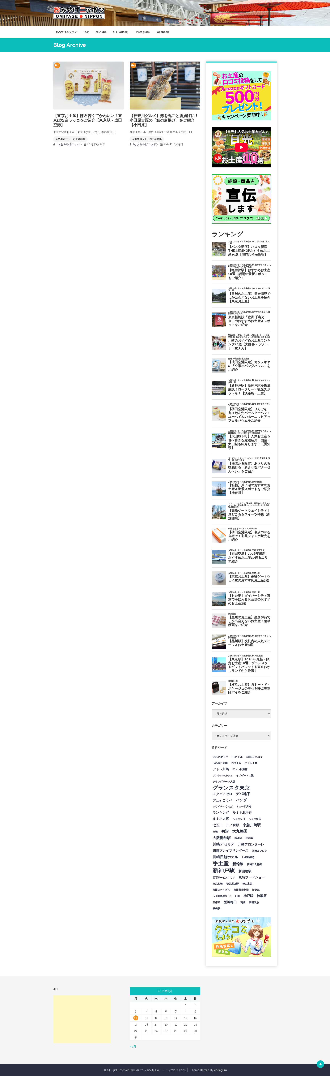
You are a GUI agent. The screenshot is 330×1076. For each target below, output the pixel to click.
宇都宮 (249, 838)
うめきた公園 (220, 762)
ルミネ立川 (239, 818)
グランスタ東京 (231, 788)
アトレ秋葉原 (240, 769)
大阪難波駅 (222, 838)
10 (135, 1017)
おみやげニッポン (66, 31)
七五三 (217, 825)
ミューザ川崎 (243, 806)
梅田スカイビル (221, 889)
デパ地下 (243, 794)
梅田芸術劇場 (241, 889)
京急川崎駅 (252, 825)
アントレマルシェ (223, 775)
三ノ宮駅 (232, 825)
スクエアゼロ (222, 794)
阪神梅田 (230, 902)
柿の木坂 (247, 883)
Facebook (162, 31)
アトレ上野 (251, 762)
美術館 (216, 902)
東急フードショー (252, 877)
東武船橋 (218, 883)
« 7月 (133, 1046)
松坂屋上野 (232, 883)
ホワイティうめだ (223, 806)
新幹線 (237, 864)
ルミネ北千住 (242, 812)
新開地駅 (245, 871)
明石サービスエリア (224, 877)
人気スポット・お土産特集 (70, 139)
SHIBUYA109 (254, 756)
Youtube (101, 31)
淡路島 (256, 889)
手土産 (221, 863)
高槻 (242, 902)
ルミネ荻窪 (255, 818)
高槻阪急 (254, 902)
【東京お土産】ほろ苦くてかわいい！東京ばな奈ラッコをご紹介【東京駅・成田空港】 (87, 120)
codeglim (220, 1070)
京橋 (215, 831)
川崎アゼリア (224, 844)
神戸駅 (248, 896)
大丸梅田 (239, 831)
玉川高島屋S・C (222, 895)
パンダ (241, 800)
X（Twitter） (121, 31)
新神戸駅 (224, 870)
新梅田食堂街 (254, 864)
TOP (86, 31)
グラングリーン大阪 (224, 781)
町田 (237, 895)
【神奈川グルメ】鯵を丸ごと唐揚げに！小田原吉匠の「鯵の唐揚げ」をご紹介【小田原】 (164, 120)
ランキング (221, 812)
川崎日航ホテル (225, 857)
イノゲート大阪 (245, 775)
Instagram (143, 31)
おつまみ (236, 762)
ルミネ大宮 (221, 818)
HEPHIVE (237, 756)
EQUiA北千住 (220, 756)
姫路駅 (238, 838)
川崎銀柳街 (248, 857)
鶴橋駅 (216, 908)
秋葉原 (262, 896)
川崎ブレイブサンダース (230, 850)
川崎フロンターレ (251, 844)
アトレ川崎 (221, 769)
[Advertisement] (82, 1019)
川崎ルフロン (259, 850)
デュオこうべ (222, 800)
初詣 (225, 831)
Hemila (204, 1070)
